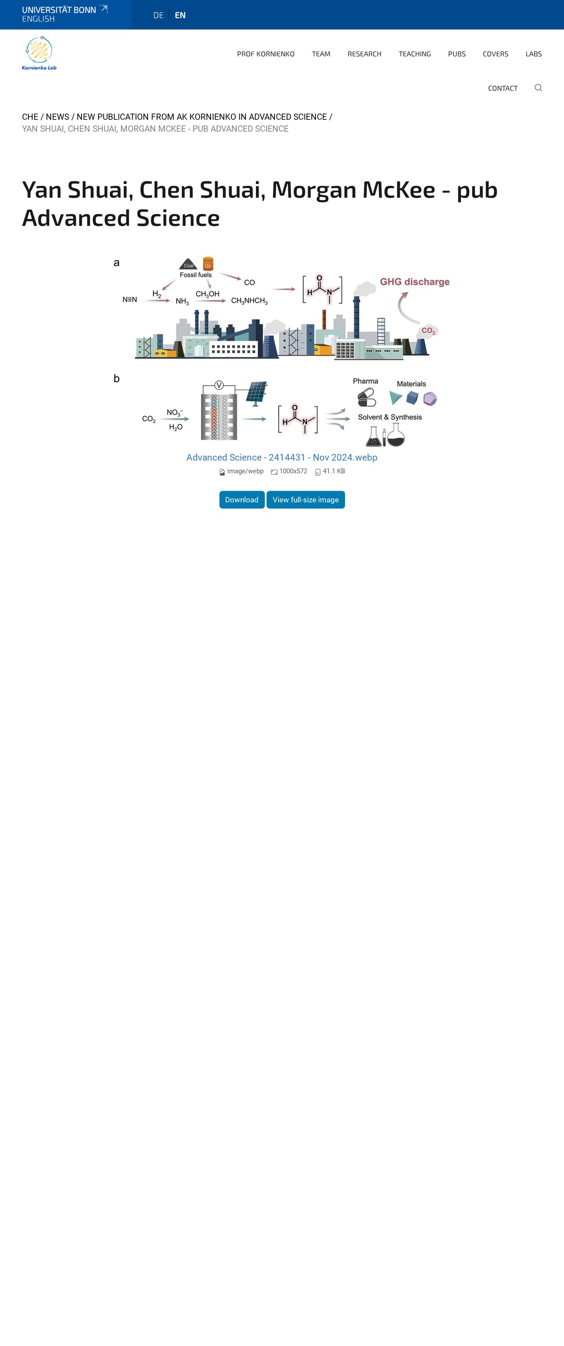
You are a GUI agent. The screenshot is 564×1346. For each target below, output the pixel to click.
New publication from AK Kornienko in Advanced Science (202, 117)
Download (242, 499)
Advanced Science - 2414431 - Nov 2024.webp (282, 457)
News (57, 117)
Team (321, 53)
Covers (495, 53)
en (180, 15)
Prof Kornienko (266, 53)
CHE (30, 117)
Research (365, 53)
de (158, 15)
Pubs (457, 53)
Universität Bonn (59, 9)
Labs (534, 53)
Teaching (415, 53)
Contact (503, 88)
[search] (535, 94)
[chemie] (39, 53)
